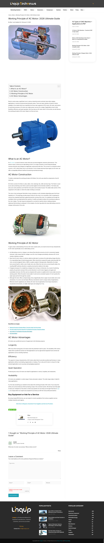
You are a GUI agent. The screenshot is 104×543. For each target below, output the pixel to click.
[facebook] (28, 421)
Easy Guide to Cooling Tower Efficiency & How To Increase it (55, 511)
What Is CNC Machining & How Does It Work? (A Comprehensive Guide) (81, 38)
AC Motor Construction (19, 91)
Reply (59, 450)
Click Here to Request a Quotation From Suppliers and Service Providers (34, 403)
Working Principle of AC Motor (22, 93)
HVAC (25, 10)
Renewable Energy (72, 517)
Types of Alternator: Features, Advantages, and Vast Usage (55, 525)
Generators (40, 10)
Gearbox (58, 10)
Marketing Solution (15, 10)
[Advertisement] (34, 72)
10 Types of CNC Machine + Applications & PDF (82, 23)
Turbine (65, 10)
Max (29, 415)
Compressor (50, 10)
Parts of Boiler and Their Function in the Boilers (56, 518)
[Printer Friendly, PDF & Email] (12, 409)
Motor (71, 10)
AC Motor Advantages (19, 96)
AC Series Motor (13, 333)
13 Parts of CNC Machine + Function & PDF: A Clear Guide (82, 31)
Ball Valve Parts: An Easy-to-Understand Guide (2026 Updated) (56, 531)
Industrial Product (72, 515)
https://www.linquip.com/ (32, 417)
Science (70, 526)
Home (9, 15)
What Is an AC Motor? (19, 89)
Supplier (70, 532)
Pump (77, 10)
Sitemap (21, 526)
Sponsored (71, 511)
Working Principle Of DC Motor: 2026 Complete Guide (80, 46)
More (82, 10)
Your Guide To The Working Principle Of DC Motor (21, 331)
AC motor (12, 162)
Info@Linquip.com (24, 528)
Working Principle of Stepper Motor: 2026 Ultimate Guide (82, 54)
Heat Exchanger (72, 528)
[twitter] (35, 421)
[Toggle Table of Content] (58, 86)
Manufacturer (71, 523)
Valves (32, 10)
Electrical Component (73, 513)
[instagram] (30, 421)
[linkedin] (33, 421)
